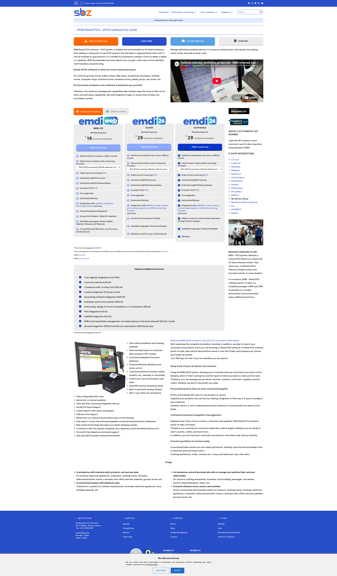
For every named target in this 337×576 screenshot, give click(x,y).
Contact (173, 537)
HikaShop (235, 166)
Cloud (82, 255)
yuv (232, 206)
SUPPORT (243, 41)
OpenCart (236, 174)
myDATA (99, 203)
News (172, 528)
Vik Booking (236, 188)
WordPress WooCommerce (244, 202)
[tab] (88, 111)
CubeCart (236, 163)
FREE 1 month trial (98, 147)
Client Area (127, 537)
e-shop (157, 205)
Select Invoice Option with (92, 161)
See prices (164, 251)
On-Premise (84, 258)
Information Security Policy (229, 532)
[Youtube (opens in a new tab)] (261, 3)
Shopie (234, 213)
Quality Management (179, 532)
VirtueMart (236, 191)
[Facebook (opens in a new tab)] (249, 3)
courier (164, 205)
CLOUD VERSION (195, 41)
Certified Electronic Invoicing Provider (168, 20)
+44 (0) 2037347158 (104, 3)
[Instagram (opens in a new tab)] (252, 3)
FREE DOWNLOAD (97, 41)
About (173, 524)
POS (96, 188)
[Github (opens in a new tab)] (258, 3)
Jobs (220, 528)
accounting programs (137, 208)
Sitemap (221, 524)
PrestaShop (236, 181)
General (126, 524)
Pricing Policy (128, 528)
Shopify (235, 184)
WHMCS (235, 195)
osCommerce (237, 177)
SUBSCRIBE (146, 41)
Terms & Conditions (226, 537)
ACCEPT (177, 570)
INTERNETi (236, 209)
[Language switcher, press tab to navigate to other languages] (78, 3)
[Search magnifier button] (261, 12)
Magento (235, 170)
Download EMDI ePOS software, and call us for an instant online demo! (204, 340)
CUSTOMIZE (161, 570)
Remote (126, 532)
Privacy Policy (152, 564)
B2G (103, 173)
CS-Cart (235, 159)
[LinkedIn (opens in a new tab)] (255, 3)
